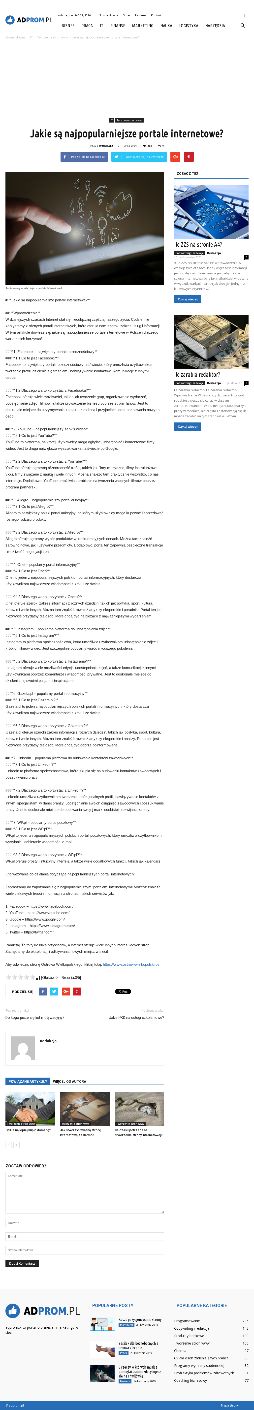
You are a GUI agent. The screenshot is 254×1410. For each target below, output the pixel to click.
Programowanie (187, 1320)
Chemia (180, 1350)
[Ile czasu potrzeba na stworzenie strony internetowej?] (139, 1109)
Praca (87, 25)
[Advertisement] (127, 79)
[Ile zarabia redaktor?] (211, 342)
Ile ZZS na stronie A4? (198, 244)
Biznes (68, 25)
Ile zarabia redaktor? (197, 374)
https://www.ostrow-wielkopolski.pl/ (131, 964)
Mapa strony (230, 1405)
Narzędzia (215, 25)
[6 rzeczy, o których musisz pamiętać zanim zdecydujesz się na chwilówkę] (102, 1373)
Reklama (140, 15)
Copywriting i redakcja (190, 253)
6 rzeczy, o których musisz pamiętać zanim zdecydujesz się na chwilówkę (140, 1371)
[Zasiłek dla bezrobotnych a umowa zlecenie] (102, 1349)
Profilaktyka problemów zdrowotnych (204, 1373)
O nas (126, 15)
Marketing (142, 25)
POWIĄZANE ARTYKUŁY (27, 1082)
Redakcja (106, 145)
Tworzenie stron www (129, 120)
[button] (243, 26)
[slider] (20, 977)
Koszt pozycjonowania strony (140, 1319)
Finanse (117, 25)
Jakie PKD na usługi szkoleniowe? (136, 1017)
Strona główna (108, 15)
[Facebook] (245, 15)
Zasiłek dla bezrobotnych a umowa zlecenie (138, 1345)
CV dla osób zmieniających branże (201, 1358)
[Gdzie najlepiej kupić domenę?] (30, 1109)
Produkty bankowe (189, 1335)
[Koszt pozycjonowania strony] (102, 1324)
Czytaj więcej (187, 299)
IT (101, 25)
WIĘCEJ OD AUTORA (69, 1082)
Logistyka (188, 25)
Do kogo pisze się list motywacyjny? (34, 1017)
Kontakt (156, 15)
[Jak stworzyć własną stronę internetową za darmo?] (84, 1109)
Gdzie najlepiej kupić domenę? (28, 1130)
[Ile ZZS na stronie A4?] (211, 212)
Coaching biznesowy (190, 1380)
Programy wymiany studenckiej (199, 1365)
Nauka (166, 25)
